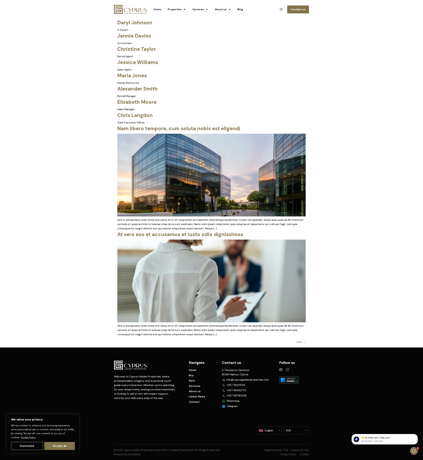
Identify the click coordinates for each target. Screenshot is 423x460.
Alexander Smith (137, 89)
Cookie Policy (28, 437)
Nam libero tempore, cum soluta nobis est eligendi (178, 128)
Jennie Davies (134, 36)
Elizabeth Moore (137, 102)
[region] (43, 433)
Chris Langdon (135, 115)
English (269, 430)
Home (157, 9)
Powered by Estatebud (127, 454)
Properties (175, 9)
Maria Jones (132, 75)
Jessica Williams (137, 62)
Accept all (59, 446)
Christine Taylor (136, 49)
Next (301, 342)
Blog (240, 9)
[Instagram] (287, 369)
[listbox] (296, 431)
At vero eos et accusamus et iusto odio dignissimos (180, 234)
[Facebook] (281, 369)
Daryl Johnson (134, 22)
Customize (27, 446)
